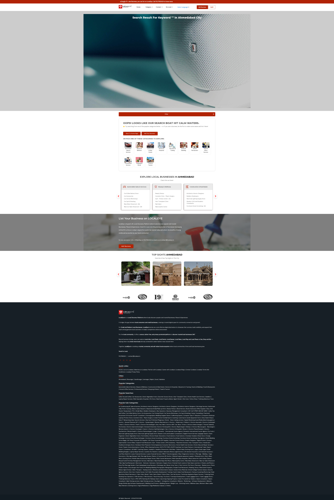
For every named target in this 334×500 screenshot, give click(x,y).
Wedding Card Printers (152, 483)
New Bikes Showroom (132, 204)
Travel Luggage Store (192, 476)
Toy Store (166, 476)
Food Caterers (171, 436)
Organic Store (167, 463)
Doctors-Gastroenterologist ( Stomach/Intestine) (141, 427)
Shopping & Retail (153, 389)
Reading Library (193, 467)
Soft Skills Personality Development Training (159, 472)
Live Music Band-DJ (124, 454)
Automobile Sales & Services (127, 387)
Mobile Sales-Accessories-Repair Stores (144, 458)
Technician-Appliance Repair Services (192, 474)
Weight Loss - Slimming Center (180, 483)
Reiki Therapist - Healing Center (142, 470)
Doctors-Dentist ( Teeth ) (132, 424)
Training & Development (177, 476)
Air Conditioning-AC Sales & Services (129, 406)
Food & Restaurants (209, 387)
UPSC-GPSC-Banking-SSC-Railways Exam (147, 479)
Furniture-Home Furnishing (196, 206)
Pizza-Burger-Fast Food (135, 467)
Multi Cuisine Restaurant (164, 458)
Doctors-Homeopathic (164, 427)
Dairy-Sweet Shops (207, 417)
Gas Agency (201, 438)
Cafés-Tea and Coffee (125, 396)
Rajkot (152, 379)
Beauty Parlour (159, 193)
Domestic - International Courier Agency (170, 431)
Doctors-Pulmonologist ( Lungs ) (147, 431)
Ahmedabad (122, 379)
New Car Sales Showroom (133, 206)
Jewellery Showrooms (162, 449)
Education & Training (184, 387)
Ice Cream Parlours (187, 447)
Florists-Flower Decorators (158, 436)
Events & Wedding (197, 387)
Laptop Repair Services (125, 399)
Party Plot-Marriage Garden (127, 465)
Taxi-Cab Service (175, 474)
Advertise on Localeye (140, 369)
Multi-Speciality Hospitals (141, 399)
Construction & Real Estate (156, 387)
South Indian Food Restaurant (182, 472)
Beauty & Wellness (141, 387)
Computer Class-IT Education (192, 415)
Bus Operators (161, 411)
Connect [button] (159, 7)
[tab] (167, 114)
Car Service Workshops (131, 198)
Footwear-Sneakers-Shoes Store (195, 436)
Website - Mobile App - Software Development (192, 481)
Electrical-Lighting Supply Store (196, 198)
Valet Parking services (132, 481)
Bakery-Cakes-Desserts (139, 408)
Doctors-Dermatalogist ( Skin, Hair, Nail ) (153, 424)
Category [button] (149, 7)
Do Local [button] (169, 7)
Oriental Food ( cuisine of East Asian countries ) (186, 463)
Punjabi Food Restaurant (180, 467)
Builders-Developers (193, 196)
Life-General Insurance (191, 451)
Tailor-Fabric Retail (142, 474)
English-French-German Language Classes (195, 433)
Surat (156, 379)
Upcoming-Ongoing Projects (168, 479)
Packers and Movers (208, 463)
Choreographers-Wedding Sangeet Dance (158, 415)
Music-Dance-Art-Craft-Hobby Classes (200, 458)
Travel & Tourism (165, 389)
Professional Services (140, 389)
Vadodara (162, 379)
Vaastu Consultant (201, 479)
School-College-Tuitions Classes (197, 470)
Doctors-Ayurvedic (196, 422)
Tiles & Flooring (157, 476)
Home (138, 7)
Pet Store (152, 399)
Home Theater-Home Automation (129, 447)
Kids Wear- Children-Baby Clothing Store (181, 449)
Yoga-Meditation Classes (157, 485)
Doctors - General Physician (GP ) (128, 422)
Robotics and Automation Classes (163, 470)
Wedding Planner (165, 483)
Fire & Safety (145, 436)
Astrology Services (201, 406)
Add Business (202, 7)
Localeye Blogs (180, 369)
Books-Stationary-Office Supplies (196, 408)
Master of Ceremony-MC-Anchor (161, 456)
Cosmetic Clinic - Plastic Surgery (164, 196)
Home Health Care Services (196, 396)
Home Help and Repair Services (203, 445)
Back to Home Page (132, 133)
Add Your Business (149, 133)
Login (211, 7)
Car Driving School (157, 413)
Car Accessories (128, 196)
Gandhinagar (138, 379)
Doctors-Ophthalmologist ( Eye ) (158, 429)
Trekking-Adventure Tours (206, 399)
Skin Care (185, 399)
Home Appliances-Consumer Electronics (163, 445)
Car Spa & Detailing (129, 201)
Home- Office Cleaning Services (149, 447)
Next (215, 196)
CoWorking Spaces (176, 415)
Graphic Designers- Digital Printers (195, 440)
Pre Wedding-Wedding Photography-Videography (158, 467)
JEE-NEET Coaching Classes (140, 449)
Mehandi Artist (199, 456)
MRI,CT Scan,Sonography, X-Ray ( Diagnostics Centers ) (178, 454)
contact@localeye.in (134, 356)
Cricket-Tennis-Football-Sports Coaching (166, 417)
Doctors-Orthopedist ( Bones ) (178, 429)
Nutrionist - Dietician (142, 463)
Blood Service (181, 408)
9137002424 (122, 356)
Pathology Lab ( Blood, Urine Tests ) (167, 465)
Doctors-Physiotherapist (196, 429)
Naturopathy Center (161, 206)
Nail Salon (158, 204)
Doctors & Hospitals (171, 387)
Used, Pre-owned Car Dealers (186, 479)
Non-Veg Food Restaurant (127, 463)
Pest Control (183, 465)
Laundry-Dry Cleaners (151, 451)
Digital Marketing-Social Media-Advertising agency (199, 420)
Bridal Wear (139, 411)
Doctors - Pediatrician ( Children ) (180, 422)
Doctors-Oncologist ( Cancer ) (139, 429)
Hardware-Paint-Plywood (142, 445)
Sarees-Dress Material (180, 470)
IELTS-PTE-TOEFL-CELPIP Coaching (170, 447)
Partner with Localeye (154, 369)
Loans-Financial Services (138, 454)
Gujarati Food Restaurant (143, 442)
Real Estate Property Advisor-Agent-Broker (169, 399)
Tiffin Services (138, 476)
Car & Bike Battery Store (131, 193)
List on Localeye (128, 369)
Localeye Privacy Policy (133, 372)
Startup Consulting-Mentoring (201, 472)
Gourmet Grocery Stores (165, 396)
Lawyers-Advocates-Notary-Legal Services (170, 451)
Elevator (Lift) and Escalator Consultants (170, 433)
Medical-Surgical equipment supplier (183, 456)
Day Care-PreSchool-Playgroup (155, 420)
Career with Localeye (168, 369)
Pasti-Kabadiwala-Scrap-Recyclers (146, 465)
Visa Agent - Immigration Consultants (165, 481)
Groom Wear (131, 442)
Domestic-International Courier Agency (195, 431)
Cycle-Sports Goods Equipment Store (190, 417)
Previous (118, 196)
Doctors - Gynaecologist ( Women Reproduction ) (154, 422)
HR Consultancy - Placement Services (177, 442)
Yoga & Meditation (143, 485)
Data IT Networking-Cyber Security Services (132, 420)
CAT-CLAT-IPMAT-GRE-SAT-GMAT (197, 411)
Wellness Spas (194, 483)
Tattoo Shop (193, 399)
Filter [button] (166, 114)
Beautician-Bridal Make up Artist (156, 408)
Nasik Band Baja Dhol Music (163, 460)
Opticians (152, 463)
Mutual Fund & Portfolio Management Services (132, 460)
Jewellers (208, 396)
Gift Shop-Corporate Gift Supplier (137, 440)
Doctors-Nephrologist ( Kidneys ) (181, 427)
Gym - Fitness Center (163, 198)
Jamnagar (146, 379)
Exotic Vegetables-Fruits (150, 396)
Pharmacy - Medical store (202, 465)
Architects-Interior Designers (195, 193)
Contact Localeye (191, 369)
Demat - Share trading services (174, 420)
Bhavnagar (130, 379)
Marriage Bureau (146, 456)
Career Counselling (197, 413)
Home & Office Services (126, 389)
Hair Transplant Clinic (161, 201)
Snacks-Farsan (140, 472)
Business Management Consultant (177, 411)
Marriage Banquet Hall (133, 456)
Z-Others (168, 485)
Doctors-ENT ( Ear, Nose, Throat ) (176, 424)
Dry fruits (211, 431)
